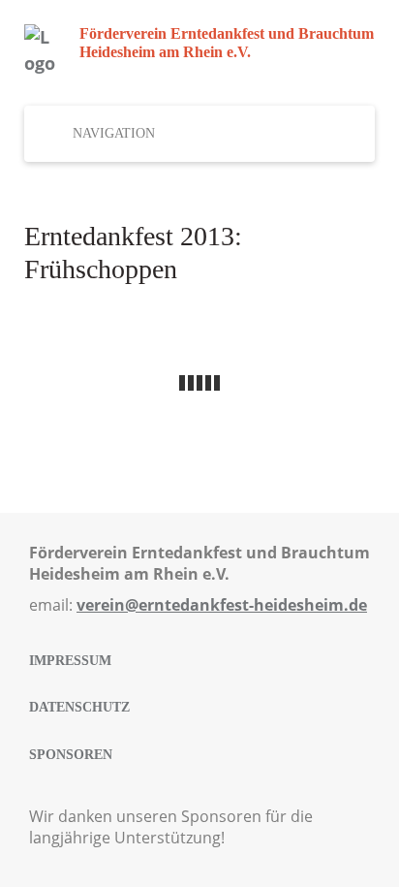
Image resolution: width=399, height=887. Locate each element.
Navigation (114, 133)
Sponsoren (70, 754)
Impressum (70, 660)
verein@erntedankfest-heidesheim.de (222, 605)
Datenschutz (79, 707)
